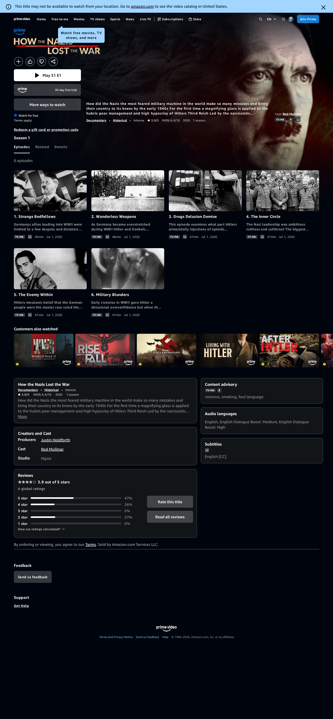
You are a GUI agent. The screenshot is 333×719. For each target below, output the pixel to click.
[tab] (22, 147)
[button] (47, 75)
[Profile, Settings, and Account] (291, 19)
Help (165, 637)
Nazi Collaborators (166, 350)
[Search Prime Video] (260, 19)
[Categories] (283, 19)
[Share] (53, 61)
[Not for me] (41, 61)
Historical (120, 120)
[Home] (22, 19)
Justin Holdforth (55, 440)
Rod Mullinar (292, 114)
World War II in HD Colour (43, 350)
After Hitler (289, 350)
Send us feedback (147, 637)
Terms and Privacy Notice (116, 637)
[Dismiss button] (323, 7)
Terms (90, 544)
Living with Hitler (228, 350)
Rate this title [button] (170, 501)
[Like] (30, 61)
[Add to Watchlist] (18, 61)
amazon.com (142, 6)
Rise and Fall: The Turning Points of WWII (105, 350)
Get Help (21, 606)
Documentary (96, 120)
